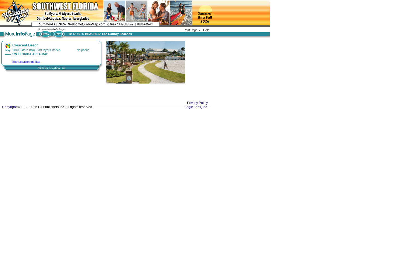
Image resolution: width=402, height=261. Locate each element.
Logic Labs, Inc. (196, 107)
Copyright (9, 107)
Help (205, 30)
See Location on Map (26, 61)
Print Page (190, 30)
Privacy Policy (197, 103)
